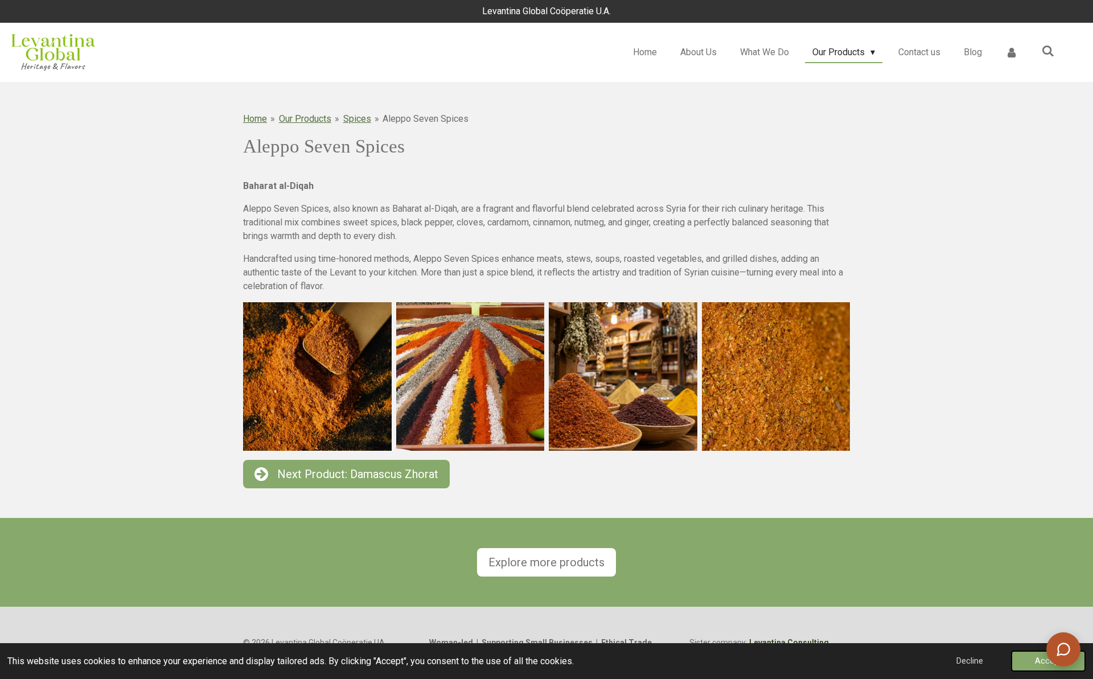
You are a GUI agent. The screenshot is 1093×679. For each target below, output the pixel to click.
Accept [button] (1048, 661)
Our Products (305, 118)
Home (255, 118)
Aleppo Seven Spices (426, 118)
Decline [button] (969, 661)
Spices (357, 118)
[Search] (1048, 51)
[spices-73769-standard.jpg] (470, 376)
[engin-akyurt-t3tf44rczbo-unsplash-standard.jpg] (776, 376)
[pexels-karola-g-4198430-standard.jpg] (317, 376)
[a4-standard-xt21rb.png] (623, 376)
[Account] (1011, 52)
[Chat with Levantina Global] (1063, 649)
